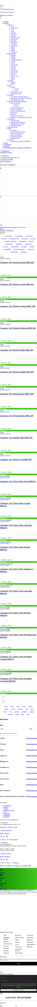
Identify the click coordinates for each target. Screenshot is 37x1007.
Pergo (12, 26)
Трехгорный (19, 953)
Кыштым (18, 935)
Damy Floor (14, 71)
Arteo (12, 31)
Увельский (30, 935)
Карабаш (6, 948)
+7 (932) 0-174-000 (18, 4)
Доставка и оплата (9, 810)
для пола (32, 246)
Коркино (6, 953)
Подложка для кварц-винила (19, 96)
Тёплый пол (11, 119)
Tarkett (13, 47)
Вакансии (7, 813)
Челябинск (30, 942)
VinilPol (13, 58)
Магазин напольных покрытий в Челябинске (17, 147)
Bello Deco (14, 112)
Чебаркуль (30, 940)
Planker (13, 74)
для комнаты (18, 244)
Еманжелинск (8, 943)
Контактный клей (16, 136)
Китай (17, 714)
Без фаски (24, 711)
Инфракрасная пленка (17, 123)
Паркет (9, 85)
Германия (10, 714)
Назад (2, 229)
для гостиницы (19, 236)
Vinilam (13, 56)
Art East (13, 61)
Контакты (7, 146)
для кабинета (22, 241)
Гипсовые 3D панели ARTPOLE (21, 141)
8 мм (32, 709)
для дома (32, 238)
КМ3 (23, 714)
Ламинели (14, 52)
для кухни (5, 246)
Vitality (13, 50)
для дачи (4, 238)
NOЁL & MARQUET (17, 108)
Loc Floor (13, 44)
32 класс (6, 709)
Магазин (8, 227)
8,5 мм (5, 711)
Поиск (18, 963)
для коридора (28, 244)
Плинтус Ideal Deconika (18, 111)
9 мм (10, 711)
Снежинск (18, 947)
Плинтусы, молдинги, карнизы (16, 101)
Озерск (17, 942)
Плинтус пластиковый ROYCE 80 (21, 117)
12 (4, 701)
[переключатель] (31, 738)
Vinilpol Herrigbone (16, 60)
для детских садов (14, 238)
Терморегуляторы (16, 125)
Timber (13, 48)
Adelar (13, 63)
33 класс (13, 709)
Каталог (6, 23)
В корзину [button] (3, 277)
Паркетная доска (16, 93)
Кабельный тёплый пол (18, 122)
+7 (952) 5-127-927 (5, 853)
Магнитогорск (19, 937)
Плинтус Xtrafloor (16, 109)
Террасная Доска (12, 127)
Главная (6, 21)
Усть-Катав (30, 937)
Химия (9, 128)
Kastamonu (14, 42)
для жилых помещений (10, 241)
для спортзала (14, 252)
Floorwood (14, 39)
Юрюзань (30, 947)
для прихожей (7, 249)
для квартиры (9, 244)
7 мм (26, 709)
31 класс (30, 706)
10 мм (6, 706)
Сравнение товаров (6, 152)
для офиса (24, 246)
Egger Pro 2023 (15, 37)
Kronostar (13, 40)
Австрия (17, 711)
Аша (5, 935)
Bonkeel (13, 68)
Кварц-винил (11, 53)
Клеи (16, 106)
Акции (6, 143)
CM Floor (13, 69)
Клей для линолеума (17, 133)
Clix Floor (14, 34)
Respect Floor (15, 76)
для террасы (23, 252)
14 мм (17, 706)
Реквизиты (7, 815)
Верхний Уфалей (6, 938)
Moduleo (13, 55)
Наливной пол (15, 138)
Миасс (17, 940)
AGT (12, 29)
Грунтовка (14, 130)
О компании (7, 144)
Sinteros (13, 82)
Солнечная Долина (18, 949)
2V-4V (24, 706)
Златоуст (6, 946)
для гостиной (29, 236)
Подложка (10, 95)
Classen (13, 36)
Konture (13, 114)
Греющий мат (15, 120)
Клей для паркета (16, 135)
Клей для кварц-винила (18, 131)
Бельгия (32, 711)
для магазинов (15, 246)
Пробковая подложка (17, 100)
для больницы (8, 236)
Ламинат (10, 25)
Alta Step (13, 66)
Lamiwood (14, 45)
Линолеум (10, 80)
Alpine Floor (14, 28)
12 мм (11, 706)
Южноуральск (31, 944)
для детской (24, 238)
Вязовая (6, 941)
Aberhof (13, 33)
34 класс (20, 709)
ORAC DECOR (15, 103)
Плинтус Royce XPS (17, 115)
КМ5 (28, 714)
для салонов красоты (19, 249)
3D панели (10, 139)
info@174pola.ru (5, 161)
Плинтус (17, 104)
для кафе (31, 241)
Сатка (17, 944)
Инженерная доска (16, 92)
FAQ (5, 812)
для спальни (30, 249)
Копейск (6, 950)
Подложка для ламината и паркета (21, 98)
